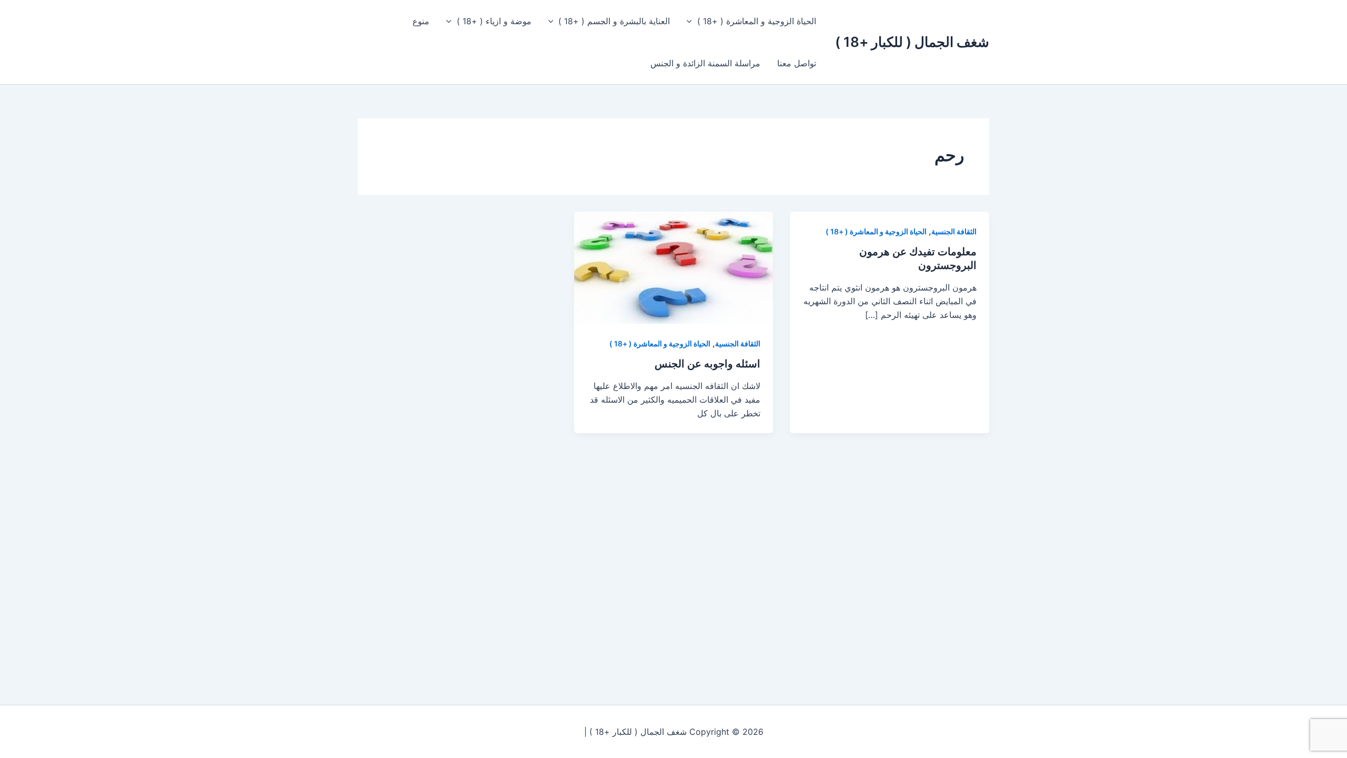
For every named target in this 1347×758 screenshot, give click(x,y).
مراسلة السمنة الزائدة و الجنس (705, 63)
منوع (421, 21)
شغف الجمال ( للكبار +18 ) (912, 42)
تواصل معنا (796, 63)
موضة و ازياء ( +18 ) (494, 21)
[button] (692, 21)
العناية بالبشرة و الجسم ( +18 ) (614, 21)
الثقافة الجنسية (954, 231)
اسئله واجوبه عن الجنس (707, 363)
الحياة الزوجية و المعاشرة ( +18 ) (756, 21)
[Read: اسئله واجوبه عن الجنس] (673, 267)
